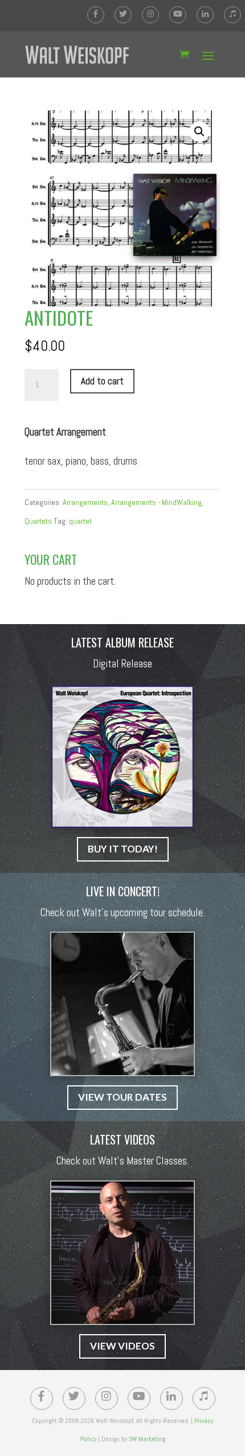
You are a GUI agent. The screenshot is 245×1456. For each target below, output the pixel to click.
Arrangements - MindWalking (156, 502)
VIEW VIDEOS (122, 1346)
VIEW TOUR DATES (122, 1097)
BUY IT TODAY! (123, 849)
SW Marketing (147, 1439)
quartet (80, 521)
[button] (199, 131)
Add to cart (102, 381)
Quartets (38, 521)
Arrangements (85, 502)
